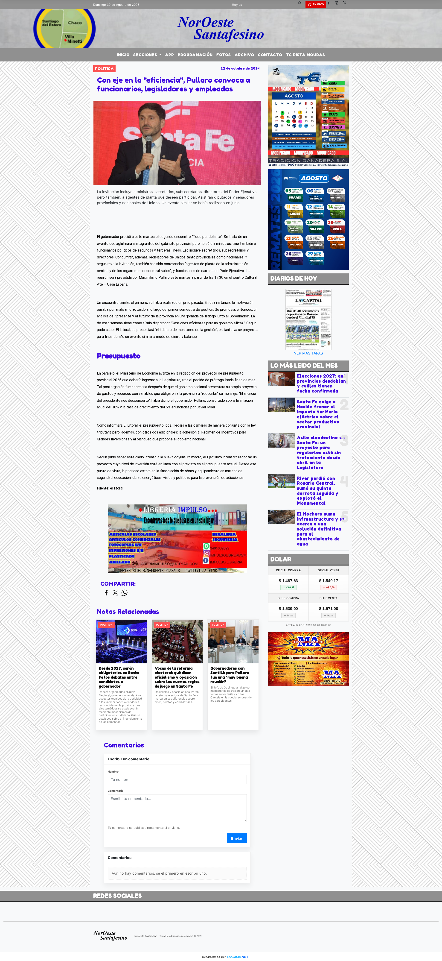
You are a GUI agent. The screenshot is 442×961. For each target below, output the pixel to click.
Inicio (123, 55)
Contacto (270, 55)
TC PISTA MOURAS (305, 55)
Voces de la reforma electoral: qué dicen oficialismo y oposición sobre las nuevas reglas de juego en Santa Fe (177, 677)
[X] (346, 5)
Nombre (113, 771)
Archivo (244, 55)
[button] (301, 5)
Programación (195, 55)
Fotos (223, 55)
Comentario (115, 790)
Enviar (236, 838)
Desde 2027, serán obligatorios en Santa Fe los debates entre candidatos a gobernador (119, 677)
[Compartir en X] (115, 593)
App (169, 55)
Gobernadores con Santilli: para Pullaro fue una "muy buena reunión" (229, 675)
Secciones (145, 55)
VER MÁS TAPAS (308, 353)
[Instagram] (338, 5)
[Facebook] (330, 5)
